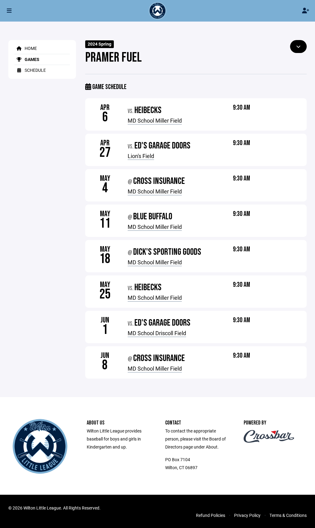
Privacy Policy (247, 515)
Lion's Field (141, 156)
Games (31, 59)
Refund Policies (210, 515)
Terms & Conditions (288, 515)
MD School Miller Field (155, 120)
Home (30, 48)
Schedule (35, 70)
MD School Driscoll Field (157, 333)
